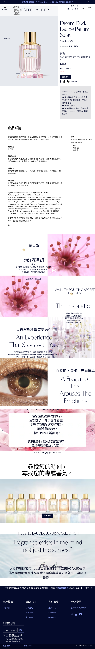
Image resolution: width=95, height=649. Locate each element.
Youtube (80, 614)
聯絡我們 (29, 612)
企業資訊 (6, 608)
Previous (5, 2)
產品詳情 (6, 38)
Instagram (76, 614)
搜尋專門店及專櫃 (78, 608)
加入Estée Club (73, 9)
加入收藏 (74, 82)
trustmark (17, 10)
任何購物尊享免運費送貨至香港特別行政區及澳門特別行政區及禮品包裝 (34, 588)
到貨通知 (65, 77)
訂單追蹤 (29, 608)
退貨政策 (52, 617)
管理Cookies (29, 646)
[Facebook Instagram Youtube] (80, 613)
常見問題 (29, 617)
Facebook (72, 614)
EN (92, 588)
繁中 (87, 588)
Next (88, 2)
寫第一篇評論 (74, 46)
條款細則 (8, 641)
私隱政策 (16, 641)
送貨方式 (52, 608)
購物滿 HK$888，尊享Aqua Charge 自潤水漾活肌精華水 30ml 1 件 (47, 2)
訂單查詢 (52, 612)
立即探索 (47, 516)
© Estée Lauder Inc (84, 646)
